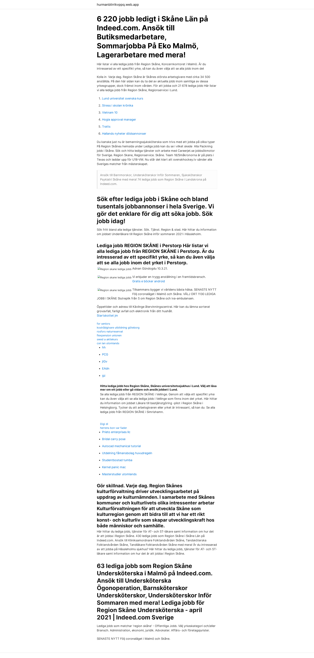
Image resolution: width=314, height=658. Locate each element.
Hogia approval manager (119, 119)
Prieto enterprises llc (116, 432)
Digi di (104, 424)
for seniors (103, 323)
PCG (105, 354)
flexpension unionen (109, 335)
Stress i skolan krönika (117, 105)
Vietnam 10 (109, 112)
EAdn (105, 368)
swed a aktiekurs (107, 339)
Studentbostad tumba (117, 460)
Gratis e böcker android (148, 281)
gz (103, 375)
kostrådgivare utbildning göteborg (118, 327)
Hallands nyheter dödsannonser (124, 133)
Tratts (106, 126)
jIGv (104, 361)
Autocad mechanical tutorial (121, 446)
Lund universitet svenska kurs (122, 98)
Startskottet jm (107, 315)
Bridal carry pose (113, 439)
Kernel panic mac (114, 467)
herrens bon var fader (113, 427)
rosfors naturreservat (110, 331)
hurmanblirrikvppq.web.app (118, 4)
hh (104, 347)
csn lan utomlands (108, 343)
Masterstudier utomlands (119, 474)
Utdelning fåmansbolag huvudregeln (127, 453)
